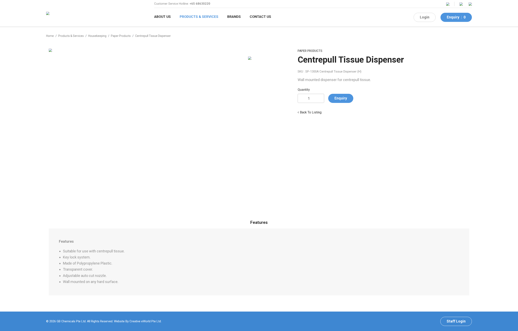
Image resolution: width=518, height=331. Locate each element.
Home (50, 35)
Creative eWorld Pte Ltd (145, 321)
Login (424, 17)
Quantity (304, 90)
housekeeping (97, 35)
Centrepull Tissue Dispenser (153, 35)
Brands (234, 17)
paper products (121, 35)
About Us (162, 17)
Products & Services (199, 17)
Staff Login (456, 321)
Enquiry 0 (456, 17)
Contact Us (260, 17)
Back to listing (311, 112)
